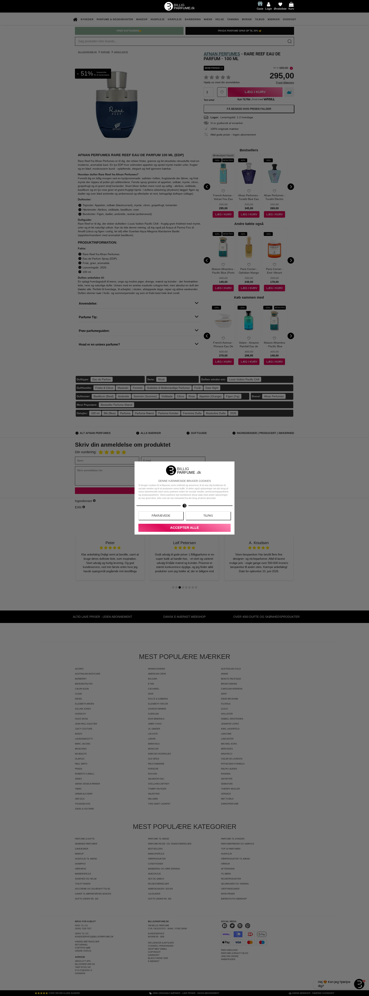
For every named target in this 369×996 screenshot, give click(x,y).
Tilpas (208, 515)
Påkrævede (161, 515)
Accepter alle (184, 528)
